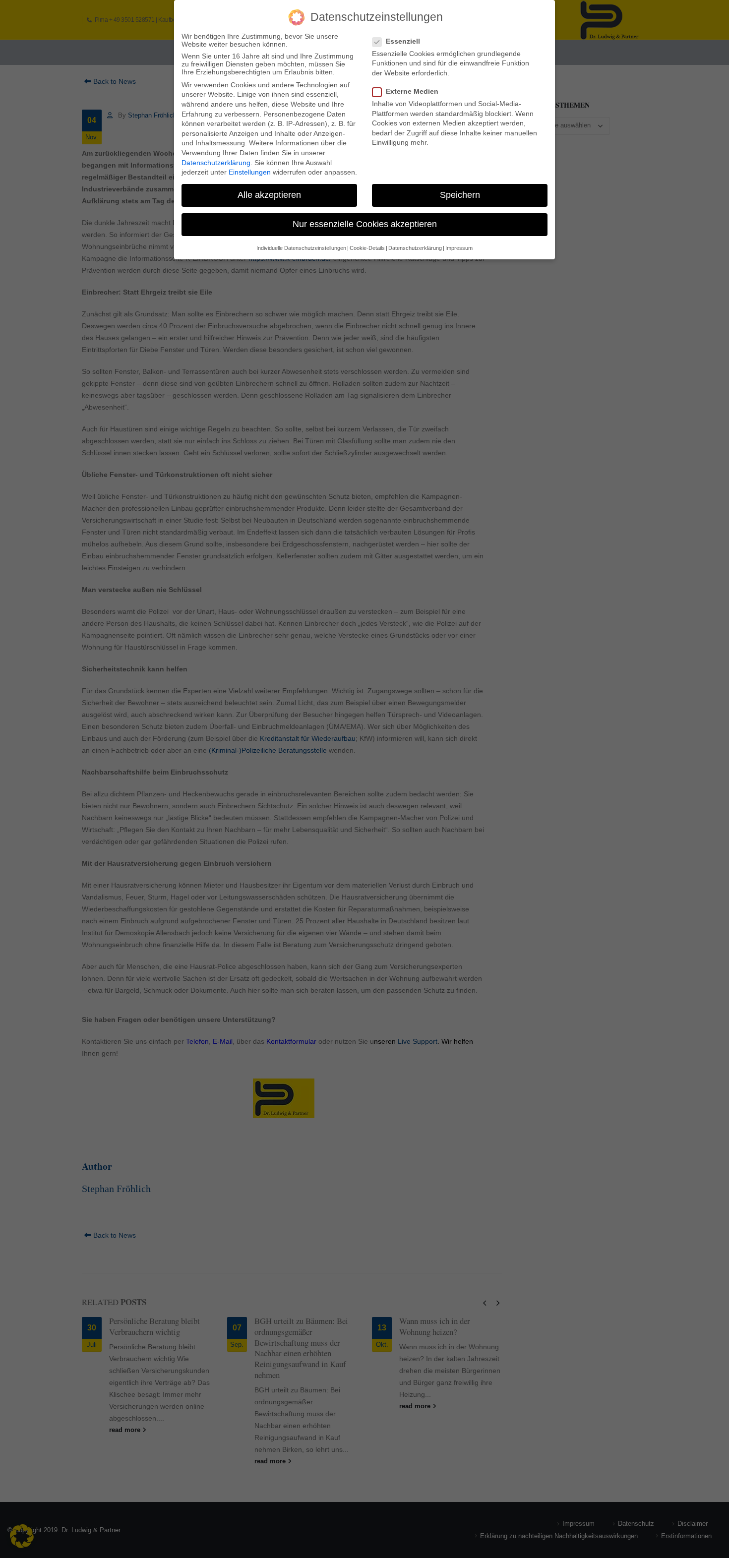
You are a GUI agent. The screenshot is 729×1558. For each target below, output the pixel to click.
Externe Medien (412, 91)
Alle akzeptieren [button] (269, 195)
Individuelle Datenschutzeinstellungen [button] (301, 248)
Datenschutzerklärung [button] (415, 248)
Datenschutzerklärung (216, 163)
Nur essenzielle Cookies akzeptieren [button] (365, 224)
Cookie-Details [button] (367, 248)
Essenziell (403, 41)
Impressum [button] (459, 248)
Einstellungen (250, 172)
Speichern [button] (460, 195)
